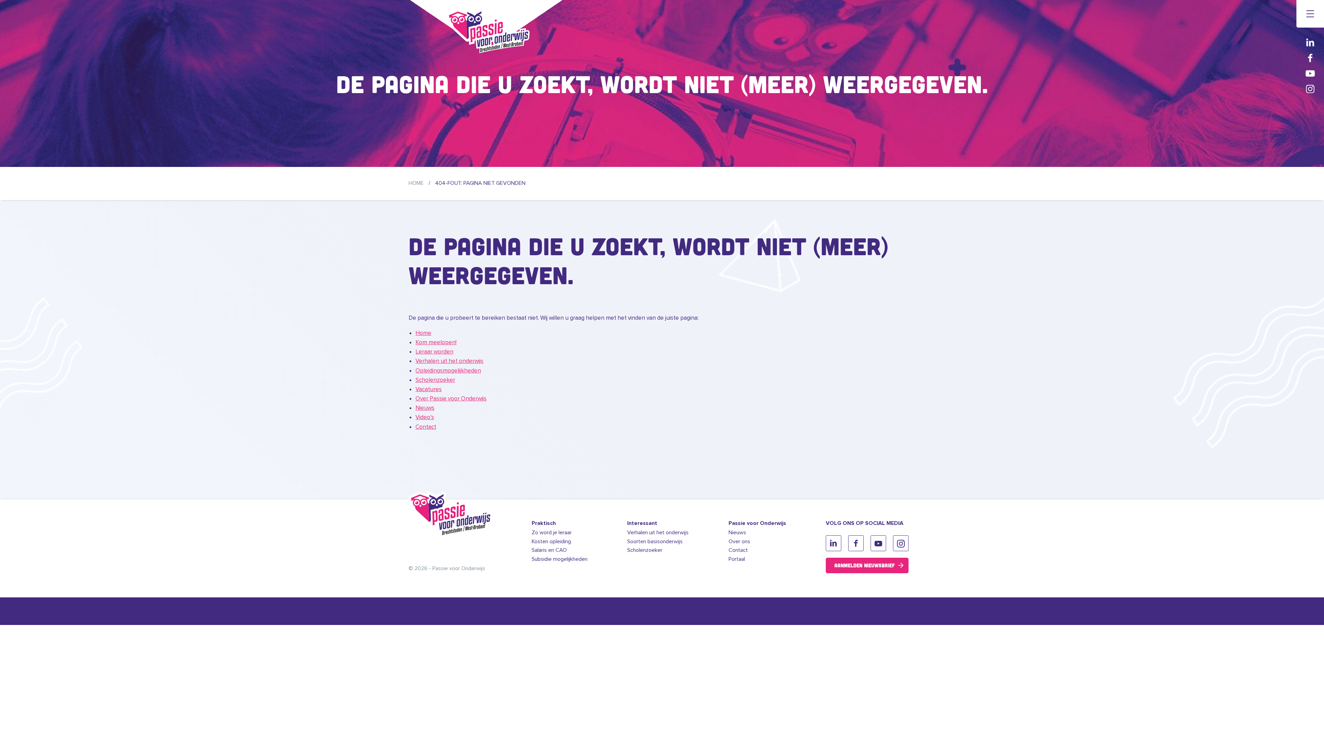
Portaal (737, 559)
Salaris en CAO (549, 550)
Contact (425, 426)
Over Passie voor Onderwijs (451, 398)
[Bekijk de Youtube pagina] (1310, 73)
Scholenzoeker (435, 380)
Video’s (424, 417)
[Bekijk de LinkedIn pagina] (1310, 42)
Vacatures (428, 389)
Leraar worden (434, 351)
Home (416, 183)
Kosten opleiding (551, 541)
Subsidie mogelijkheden (560, 559)
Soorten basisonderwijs (655, 541)
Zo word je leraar (552, 532)
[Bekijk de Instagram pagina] (1310, 89)
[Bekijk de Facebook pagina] (1310, 58)
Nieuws (424, 407)
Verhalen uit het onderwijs (449, 361)
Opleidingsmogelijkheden (448, 370)
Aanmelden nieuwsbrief (864, 565)
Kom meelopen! (436, 342)
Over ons (739, 541)
